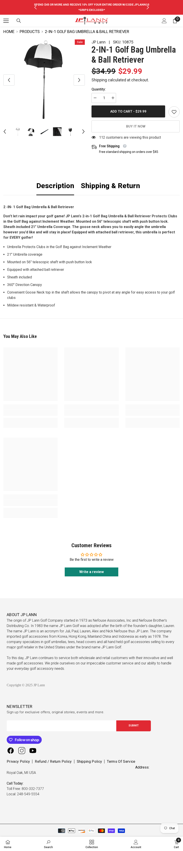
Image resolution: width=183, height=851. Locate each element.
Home (9, 31)
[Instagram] (22, 750)
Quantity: (99, 89)
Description (55, 185)
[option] (91, 7)
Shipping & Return (110, 185)
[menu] (6, 20)
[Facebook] (11, 750)
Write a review (91, 572)
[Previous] (35, 7)
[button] (9, 80)
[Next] (147, 7)
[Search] (18, 20)
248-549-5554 (28, 794)
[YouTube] (33, 750)
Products (30, 31)
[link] (174, 111)
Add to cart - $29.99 (128, 111)
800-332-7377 (33, 789)
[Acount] (164, 20)
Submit (134, 725)
